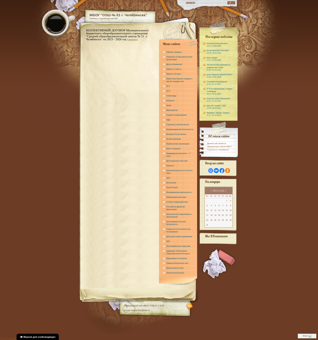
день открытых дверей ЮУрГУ (219, 76)
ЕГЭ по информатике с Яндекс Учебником (220, 91)
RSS (190, 306)
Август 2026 (218, 190)
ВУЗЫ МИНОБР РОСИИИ (218, 52)
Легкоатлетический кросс (217, 44)
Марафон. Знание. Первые (218, 114)
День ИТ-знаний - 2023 (216, 107)
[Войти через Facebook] (221, 170)
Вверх (306, 336)
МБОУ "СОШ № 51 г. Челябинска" (118, 15)
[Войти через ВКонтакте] (216, 170)
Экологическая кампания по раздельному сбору (218, 67)
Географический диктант (217, 83)
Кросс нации (214, 59)
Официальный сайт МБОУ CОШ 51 (141, 306)
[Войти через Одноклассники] (227, 170)
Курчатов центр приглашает (218, 100)
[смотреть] (132, 39)
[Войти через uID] (210, 170)
